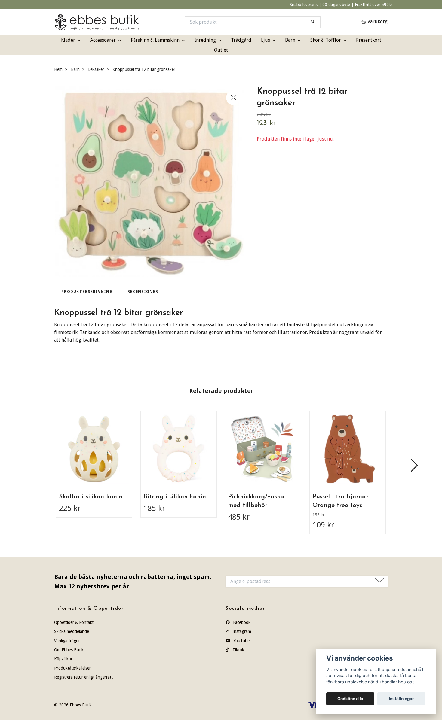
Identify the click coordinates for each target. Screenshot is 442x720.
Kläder (68, 40)
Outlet (221, 50)
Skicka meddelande (71, 631)
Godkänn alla (350, 698)
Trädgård (241, 40)
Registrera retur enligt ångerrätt (83, 677)
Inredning (205, 40)
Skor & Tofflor (325, 40)
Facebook (241, 622)
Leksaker (96, 69)
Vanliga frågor (67, 640)
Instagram (241, 631)
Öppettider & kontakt (74, 622)
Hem (58, 69)
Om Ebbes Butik (69, 649)
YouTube (241, 640)
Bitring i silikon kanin (174, 497)
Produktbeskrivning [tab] (87, 291)
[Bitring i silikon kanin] (178, 449)
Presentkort (368, 40)
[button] (414, 465)
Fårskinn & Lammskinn (155, 40)
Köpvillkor (63, 658)
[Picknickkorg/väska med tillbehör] (263, 449)
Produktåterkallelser (72, 668)
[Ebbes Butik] (137, 22)
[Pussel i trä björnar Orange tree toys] (347, 449)
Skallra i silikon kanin (90, 497)
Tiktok (237, 649)
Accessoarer (103, 40)
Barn (290, 40)
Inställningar (401, 698)
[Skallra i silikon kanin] (94, 449)
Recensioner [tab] (142, 291)
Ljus (265, 40)
